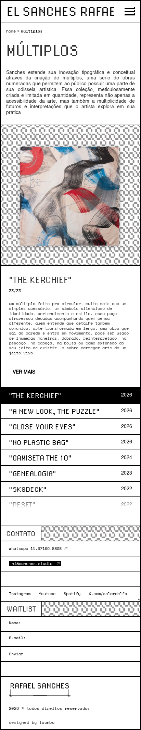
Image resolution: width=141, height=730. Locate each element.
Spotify (72, 593)
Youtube (47, 593)
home (11, 31)
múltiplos (31, 31)
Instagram (19, 593)
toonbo (46, 722)
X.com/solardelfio (108, 593)
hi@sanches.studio (32, 563)
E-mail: (17, 637)
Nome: (15, 622)
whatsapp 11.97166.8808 (35, 548)
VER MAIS (24, 372)
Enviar (16, 654)
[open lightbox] (70, 195)
